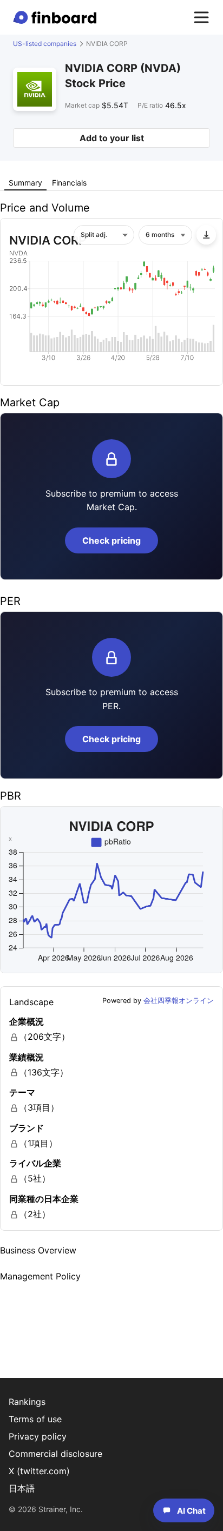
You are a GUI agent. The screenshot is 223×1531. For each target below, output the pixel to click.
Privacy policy (38, 1436)
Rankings (27, 1401)
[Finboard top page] (57, 17)
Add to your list (112, 138)
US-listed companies (44, 43)
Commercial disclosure (55, 1453)
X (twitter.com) (39, 1471)
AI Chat (191, 1511)
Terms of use (35, 1419)
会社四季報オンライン (178, 1001)
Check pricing (111, 540)
